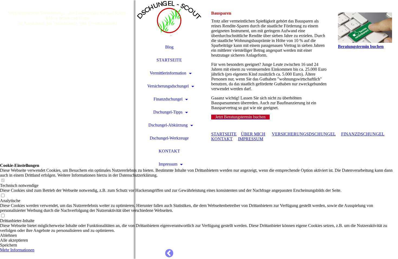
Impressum (168, 164)
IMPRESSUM (250, 139)
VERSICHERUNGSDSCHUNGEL (304, 134)
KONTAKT (169, 151)
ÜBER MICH (253, 134)
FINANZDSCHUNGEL (362, 134)
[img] (67, 129)
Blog (169, 47)
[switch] (2, 180)
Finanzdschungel (168, 99)
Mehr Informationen (17, 250)
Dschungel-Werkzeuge (169, 138)
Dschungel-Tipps (167, 112)
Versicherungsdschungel (168, 86)
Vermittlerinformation (168, 73)
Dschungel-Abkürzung (168, 125)
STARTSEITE (169, 60)
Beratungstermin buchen (361, 46)
